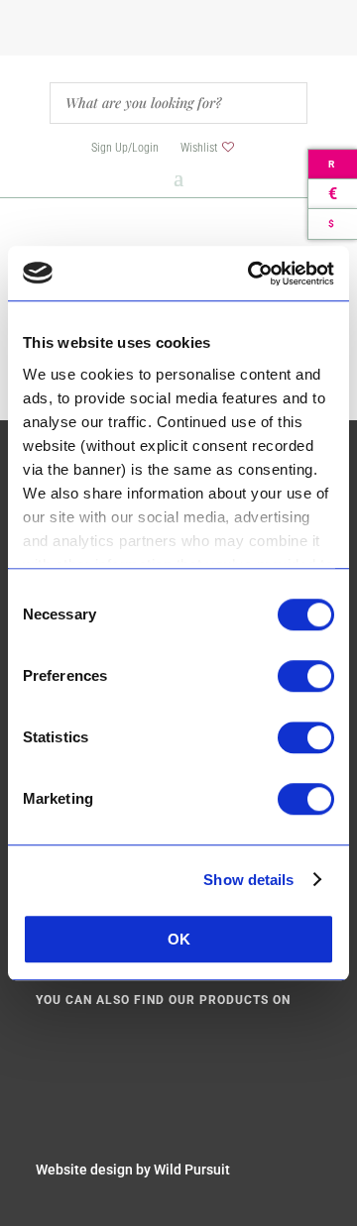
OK (179, 939)
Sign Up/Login (125, 148)
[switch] (306, 676)
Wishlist (198, 148)
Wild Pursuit (192, 1169)
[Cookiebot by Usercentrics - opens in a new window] (252, 273)
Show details (248, 879)
